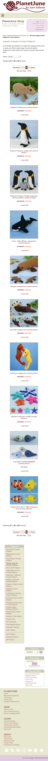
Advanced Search (34, 666)
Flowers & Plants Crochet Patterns (14, 585)
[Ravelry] (35, 750)
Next (33, 67)
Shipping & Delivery (31, 675)
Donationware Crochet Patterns (13, 612)
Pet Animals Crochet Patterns (13, 550)
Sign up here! (40, 27)
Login (37, 21)
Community (8, 698)
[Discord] (41, 750)
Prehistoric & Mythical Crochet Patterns (13, 576)
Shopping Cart (39, 29)
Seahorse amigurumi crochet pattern (24, 373)
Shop (4, 35)
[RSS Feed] (12, 750)
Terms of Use (29, 679)
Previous (16, 67)
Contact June (29, 681)
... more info (24, 115)
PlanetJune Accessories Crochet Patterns (14, 603)
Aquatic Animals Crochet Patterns (17, 35)
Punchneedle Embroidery (12, 727)
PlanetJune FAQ (9, 741)
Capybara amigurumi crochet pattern (24, 107)
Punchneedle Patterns (13, 624)
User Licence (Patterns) (11, 711)
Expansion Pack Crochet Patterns (14, 599)
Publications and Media (11, 745)
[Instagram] (24, 750)
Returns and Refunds (31, 677)
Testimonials (8, 739)
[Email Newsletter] (6, 750)
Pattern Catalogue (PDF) (12, 713)
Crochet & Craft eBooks (14, 616)
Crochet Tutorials (9, 721)
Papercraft (7, 729)
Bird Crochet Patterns (13, 568)
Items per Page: (22, 71)
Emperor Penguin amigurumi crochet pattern (24, 151)
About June (7, 737)
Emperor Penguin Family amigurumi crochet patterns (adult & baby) (24, 197)
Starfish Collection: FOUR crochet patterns (24, 417)
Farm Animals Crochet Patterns (13, 559)
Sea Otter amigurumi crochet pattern (24, 330)
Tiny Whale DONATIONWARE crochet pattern (24, 462)
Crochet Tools (10, 619)
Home (6, 693)
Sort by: (5, 57)
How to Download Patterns (33, 674)
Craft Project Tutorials (11, 725)
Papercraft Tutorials (12, 627)
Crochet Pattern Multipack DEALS (12, 608)
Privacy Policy (8, 743)
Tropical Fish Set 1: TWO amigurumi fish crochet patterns (24, 508)
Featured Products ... (13, 637)
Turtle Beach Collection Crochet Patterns (13, 594)
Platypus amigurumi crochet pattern (24, 286)
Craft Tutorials (10, 630)
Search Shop (34, 658)
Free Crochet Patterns (11, 723)
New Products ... (11, 634)
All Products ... (11, 640)
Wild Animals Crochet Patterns (13, 555)
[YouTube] (30, 750)
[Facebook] (18, 750)
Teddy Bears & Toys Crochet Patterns (12, 571)
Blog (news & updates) (11, 696)
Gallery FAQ (29, 685)
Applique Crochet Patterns (11, 590)
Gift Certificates (11, 622)
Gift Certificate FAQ (31, 683)
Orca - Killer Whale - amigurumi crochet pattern (24, 242)
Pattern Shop (8, 709)
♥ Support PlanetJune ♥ (11, 702)
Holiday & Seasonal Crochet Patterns (12, 580)
